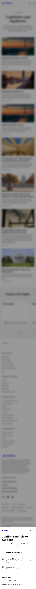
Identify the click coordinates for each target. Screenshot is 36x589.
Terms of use (5, 581)
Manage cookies (6, 577)
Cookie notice (19, 581)
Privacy (12, 581)
